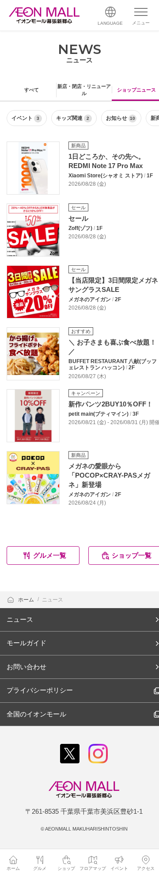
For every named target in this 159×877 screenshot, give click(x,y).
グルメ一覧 (49, 555)
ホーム (26, 600)
